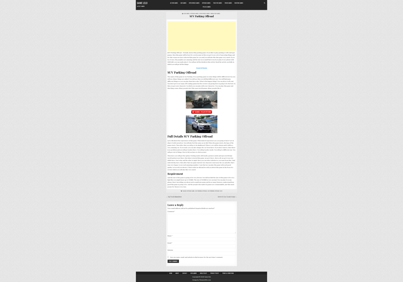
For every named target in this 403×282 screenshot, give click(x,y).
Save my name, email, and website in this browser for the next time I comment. (196, 257)
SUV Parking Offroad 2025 (214, 191)
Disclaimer (193, 273)
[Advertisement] (201, 36)
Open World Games (194, 3)
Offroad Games (206, 3)
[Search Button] (264, 3)
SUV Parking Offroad (202, 16)
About (177, 273)
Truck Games (228, 3)
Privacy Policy (214, 273)
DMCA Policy (203, 273)
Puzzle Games (207, 7)
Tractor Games (217, 3)
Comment (171, 211)
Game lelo (142, 3)
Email (169, 243)
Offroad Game (190, 191)
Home (170, 273)
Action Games (174, 3)
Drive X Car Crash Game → (227, 197)
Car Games (183, 3)
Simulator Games (215, 13)
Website (170, 250)
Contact (184, 273)
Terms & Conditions (228, 273)
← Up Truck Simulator (174, 197)
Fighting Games (238, 3)
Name (170, 236)
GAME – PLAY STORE (203, 112)
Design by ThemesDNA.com (201, 280)
